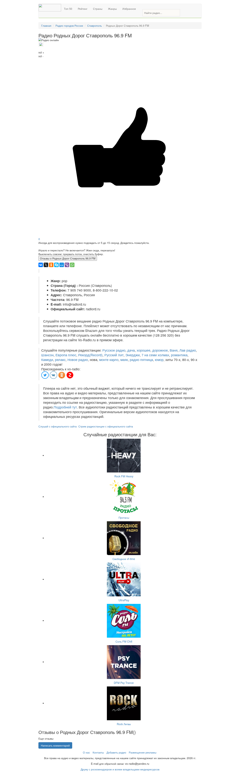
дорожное (160, 350)
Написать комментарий (55, 745)
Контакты (98, 752)
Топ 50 (68, 9)
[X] (46, 265)
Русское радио (113, 350)
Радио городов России (69, 25)
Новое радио (78, 359)
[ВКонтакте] (40, 265)
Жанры (112, 9)
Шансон (47, 355)
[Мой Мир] (61, 265)
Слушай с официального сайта (57, 426)
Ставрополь (94, 25)
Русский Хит (114, 355)
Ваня (174, 350)
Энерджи (132, 355)
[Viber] (67, 265)
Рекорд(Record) (90, 355)
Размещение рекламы (142, 752)
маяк (124, 359)
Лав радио (187, 350)
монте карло (108, 359)
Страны (97, 9)
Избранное (129, 9)
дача (131, 350)
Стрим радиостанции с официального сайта (105, 426)
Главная (46, 25)
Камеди (47, 359)
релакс (60, 359)
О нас (86, 752)
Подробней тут (65, 407)
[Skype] (56, 265)
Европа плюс (66, 355)
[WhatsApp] (72, 265)
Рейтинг (82, 9)
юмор (159, 359)
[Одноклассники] (51, 265)
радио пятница (141, 359)
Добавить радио (116, 752)
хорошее (143, 350)
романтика (179, 355)
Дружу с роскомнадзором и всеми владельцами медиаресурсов (120, 769)
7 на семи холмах (155, 355)
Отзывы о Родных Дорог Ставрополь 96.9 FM (67, 258)
